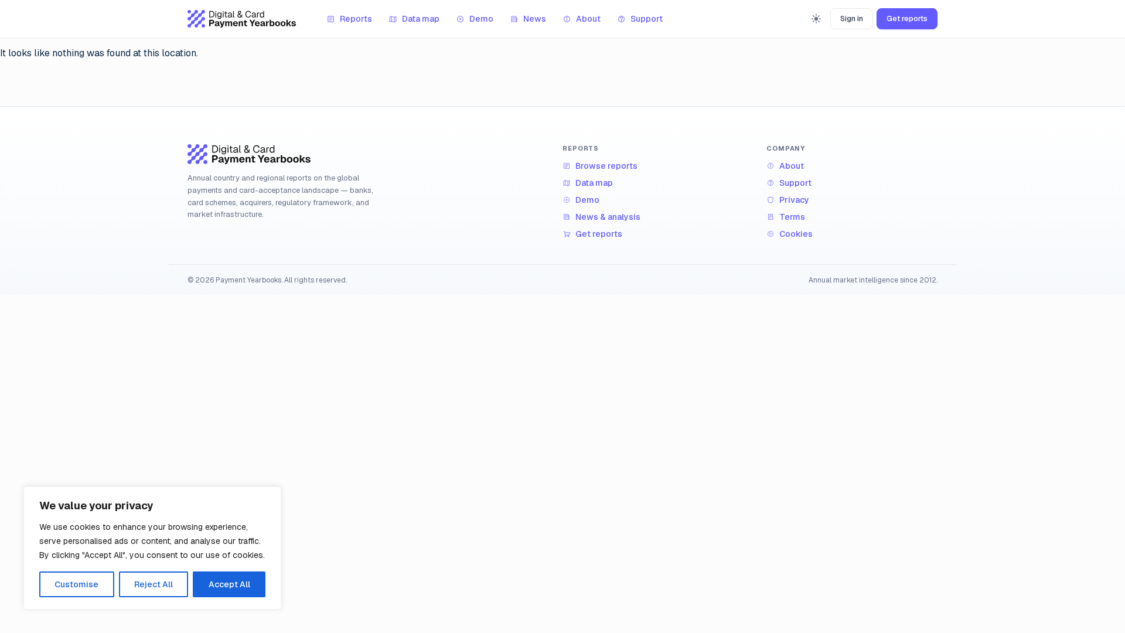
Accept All (229, 584)
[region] (152, 548)
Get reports (907, 18)
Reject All (153, 584)
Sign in (851, 18)
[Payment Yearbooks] (242, 19)
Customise (76, 584)
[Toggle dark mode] (816, 18)
